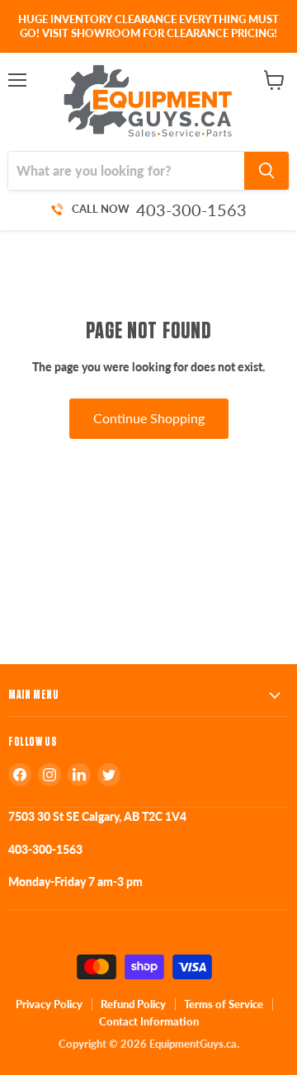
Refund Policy (133, 1004)
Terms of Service (223, 1004)
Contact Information (149, 1021)
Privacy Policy (49, 1004)
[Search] (266, 171)
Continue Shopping (149, 418)
